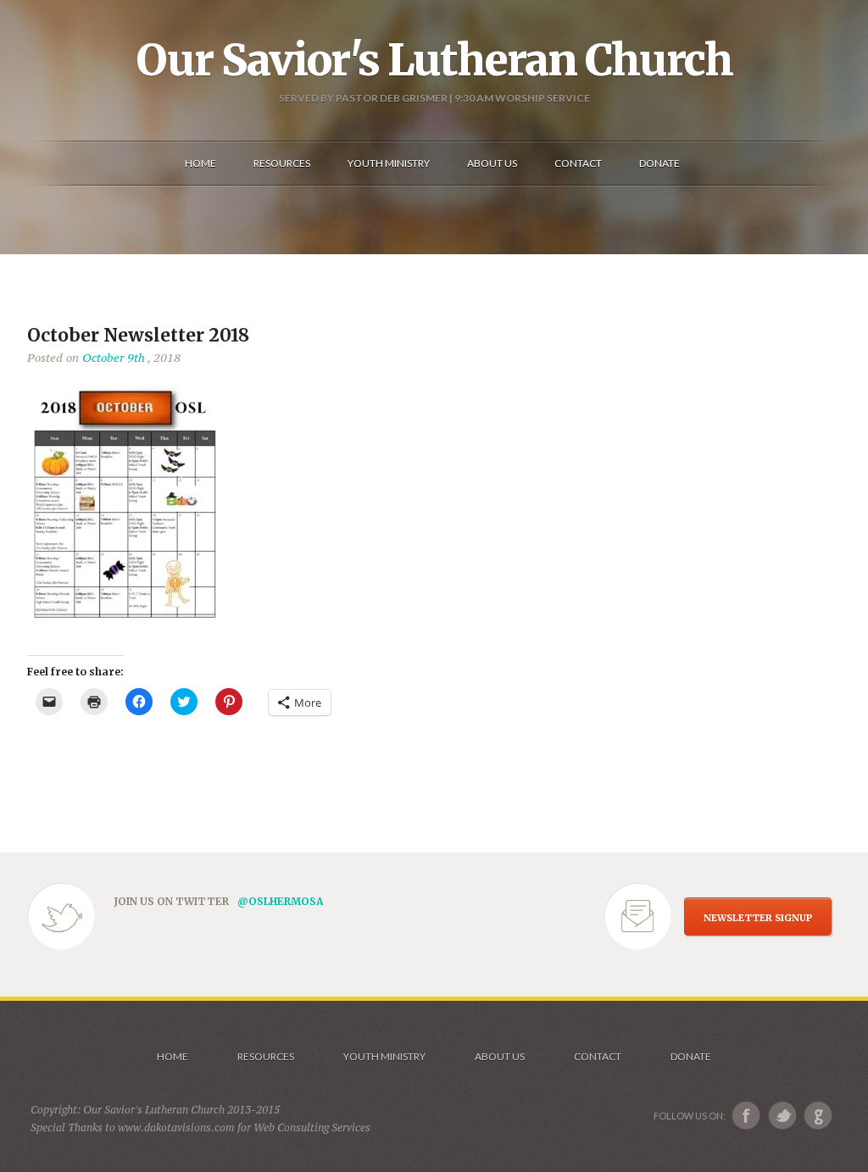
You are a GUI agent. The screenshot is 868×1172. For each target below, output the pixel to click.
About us (500, 1056)
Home (172, 1056)
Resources (265, 1056)
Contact (597, 1056)
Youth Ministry (384, 1056)
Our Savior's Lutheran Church (434, 60)
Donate (690, 1056)
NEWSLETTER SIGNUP (758, 918)
